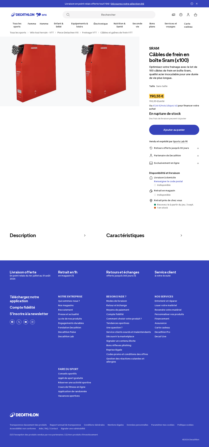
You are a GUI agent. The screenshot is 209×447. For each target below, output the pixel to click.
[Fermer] (196, 3)
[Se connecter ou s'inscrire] (188, 14)
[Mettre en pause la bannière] (191, 3)
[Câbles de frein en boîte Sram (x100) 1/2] (104, 71)
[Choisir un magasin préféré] (173, 14)
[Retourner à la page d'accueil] (29, 15)
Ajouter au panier (174, 129)
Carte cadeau (188, 25)
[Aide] (181, 14)
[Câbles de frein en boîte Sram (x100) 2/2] (35, 71)
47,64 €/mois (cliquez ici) (165, 105)
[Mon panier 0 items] (195, 14)
